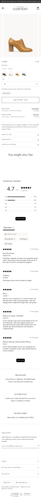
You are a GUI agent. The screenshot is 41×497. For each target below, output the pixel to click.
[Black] (5, 74)
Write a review (20, 219)
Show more (20, 360)
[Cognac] (18, 74)
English (7, 482)
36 (5, 84)
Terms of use (25, 487)
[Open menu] (5, 8)
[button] (20, 197)
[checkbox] (8, 244)
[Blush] (11, 74)
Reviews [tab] (9, 227)
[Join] (37, 445)
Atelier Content (9, 487)
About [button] (4, 461)
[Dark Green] (24, 74)
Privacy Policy (7, 489)
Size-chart (6, 93)
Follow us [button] (6, 474)
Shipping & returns (9, 144)
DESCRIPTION (6, 139)
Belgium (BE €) (21, 482)
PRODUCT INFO (7, 134)
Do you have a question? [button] (11, 467)
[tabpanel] (20, 298)
